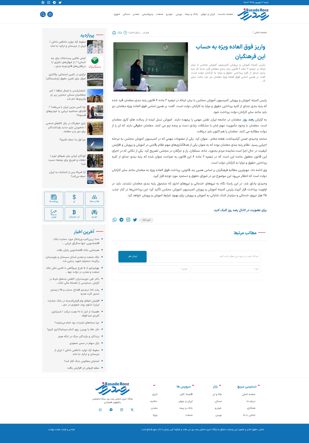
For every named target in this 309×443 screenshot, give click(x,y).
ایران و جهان (208, 14)
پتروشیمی (147, 14)
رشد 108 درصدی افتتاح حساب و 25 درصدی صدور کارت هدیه (75, 292)
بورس (179, 14)
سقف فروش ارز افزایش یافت (83, 368)
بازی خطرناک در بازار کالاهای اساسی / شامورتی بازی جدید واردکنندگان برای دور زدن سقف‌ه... (66, 128)
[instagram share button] (48, 2)
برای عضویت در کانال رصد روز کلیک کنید (240, 210)
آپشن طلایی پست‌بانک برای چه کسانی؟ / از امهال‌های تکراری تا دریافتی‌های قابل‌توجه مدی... (68, 62)
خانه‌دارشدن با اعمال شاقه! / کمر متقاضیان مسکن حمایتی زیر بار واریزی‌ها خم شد (67, 95)
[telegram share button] (54, 2)
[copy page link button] (120, 33)
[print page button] (114, 33)
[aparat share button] (43, 2)
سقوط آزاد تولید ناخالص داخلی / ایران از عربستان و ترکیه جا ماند (67, 44)
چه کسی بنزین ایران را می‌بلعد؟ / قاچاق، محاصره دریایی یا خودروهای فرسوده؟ (66, 111)
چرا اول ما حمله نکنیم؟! (73, 140)
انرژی (154, 394)
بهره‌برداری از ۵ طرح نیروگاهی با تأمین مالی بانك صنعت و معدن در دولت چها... (72, 270)
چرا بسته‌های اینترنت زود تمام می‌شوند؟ (77, 323)
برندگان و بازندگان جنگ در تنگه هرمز (78, 336)
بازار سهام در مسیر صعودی (84, 343)
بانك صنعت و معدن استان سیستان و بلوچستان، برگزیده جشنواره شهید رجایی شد (72, 259)
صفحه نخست (225, 14)
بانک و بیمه (191, 14)
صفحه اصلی (260, 32)
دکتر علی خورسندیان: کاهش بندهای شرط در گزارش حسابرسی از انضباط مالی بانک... (74, 281)
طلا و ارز (217, 394)
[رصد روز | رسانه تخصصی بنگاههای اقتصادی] (253, 14)
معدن (136, 14)
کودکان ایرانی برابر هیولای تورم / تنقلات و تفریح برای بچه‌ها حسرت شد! (67, 160)
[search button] (43, 14)
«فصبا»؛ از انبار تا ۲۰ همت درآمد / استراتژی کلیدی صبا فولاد (75, 314)
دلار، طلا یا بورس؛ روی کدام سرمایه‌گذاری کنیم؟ (73, 330)
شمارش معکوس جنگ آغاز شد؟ (81, 361)
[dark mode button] (50, 14)
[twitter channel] (132, 410)
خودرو (169, 14)
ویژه (155, 415)
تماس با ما (249, 415)
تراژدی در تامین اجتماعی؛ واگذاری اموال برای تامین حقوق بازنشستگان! (66, 77)
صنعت (159, 14)
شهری (117, 14)
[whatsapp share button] (114, 220)
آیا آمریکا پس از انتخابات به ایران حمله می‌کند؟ (67, 174)
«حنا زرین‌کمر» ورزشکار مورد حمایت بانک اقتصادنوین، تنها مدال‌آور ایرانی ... (76, 241)
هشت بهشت (54, 429)
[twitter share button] (60, 2)
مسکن (126, 14)
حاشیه (153, 401)
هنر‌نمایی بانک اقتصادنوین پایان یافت (78, 250)
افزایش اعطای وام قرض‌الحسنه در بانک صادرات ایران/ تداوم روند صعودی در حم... (73, 303)
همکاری (251, 408)
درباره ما (251, 401)
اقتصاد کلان (186, 394)
